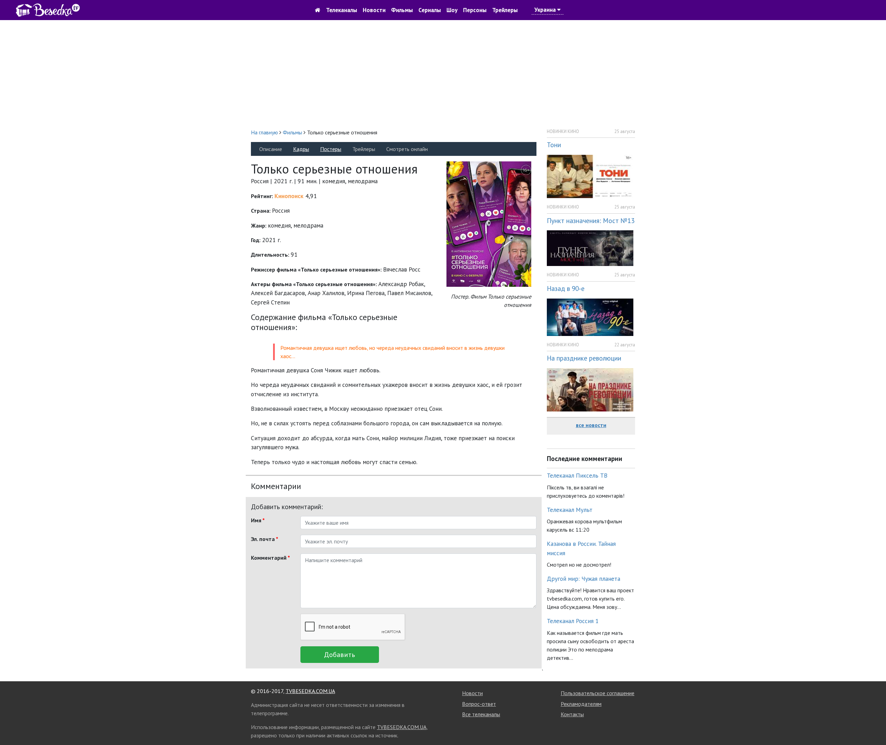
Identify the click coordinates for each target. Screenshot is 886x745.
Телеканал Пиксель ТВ (577, 475)
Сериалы (429, 10)
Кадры (301, 148)
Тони (554, 144)
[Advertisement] (443, 74)
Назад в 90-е (566, 288)
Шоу (452, 10)
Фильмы (402, 10)
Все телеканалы (481, 714)
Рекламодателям (581, 703)
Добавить (339, 654)
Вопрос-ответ (479, 703)
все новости (591, 425)
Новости (374, 10)
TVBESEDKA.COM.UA (310, 691)
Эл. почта (264, 538)
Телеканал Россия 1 (573, 621)
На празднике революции (584, 358)
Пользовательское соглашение (597, 693)
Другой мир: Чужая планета (583, 579)
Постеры (330, 148)
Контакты (572, 714)
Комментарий (270, 557)
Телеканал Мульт (570, 510)
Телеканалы (341, 10)
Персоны (475, 10)
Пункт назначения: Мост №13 (590, 220)
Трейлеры (505, 10)
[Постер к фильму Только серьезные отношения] (488, 224)
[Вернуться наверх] (874, 724)
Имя (258, 520)
